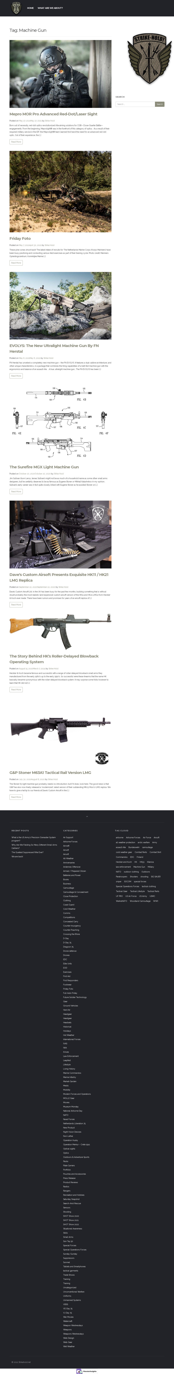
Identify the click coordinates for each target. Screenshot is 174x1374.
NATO (65, 1115)
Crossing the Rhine (71, 934)
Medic (66, 1086)
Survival (66, 1262)
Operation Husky (70, 1140)
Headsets (67, 1022)
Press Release (69, 1178)
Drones (66, 955)
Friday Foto (20, 238)
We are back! (17, 856)
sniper (118, 881)
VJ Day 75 (67, 1313)
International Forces (71, 1039)
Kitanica (150, 862)
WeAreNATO (121, 901)
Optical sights (69, 1149)
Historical (67, 1027)
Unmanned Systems (72, 1300)
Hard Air (66, 1010)
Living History (69, 1069)
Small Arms (68, 1237)
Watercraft (67, 1321)
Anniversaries (69, 863)
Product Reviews (70, 1182)
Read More (16, 142)
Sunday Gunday (70, 1254)
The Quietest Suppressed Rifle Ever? (28, 852)
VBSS (65, 1304)
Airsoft (66, 850)
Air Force (147, 837)
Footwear (67, 985)
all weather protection (125, 842)
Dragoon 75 (68, 947)
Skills (65, 1233)
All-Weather (68, 858)
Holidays (67, 1031)
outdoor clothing (131, 872)
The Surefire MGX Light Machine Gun (44, 467)
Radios (66, 1187)
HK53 (142, 862)
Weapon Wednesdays (73, 1325)
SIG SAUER (156, 877)
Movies (66, 1102)
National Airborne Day (72, 1111)
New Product (69, 1128)
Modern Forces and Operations (77, 1094)
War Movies (68, 1317)
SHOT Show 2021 (71, 1220)
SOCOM (127, 881)
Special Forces (69, 1245)
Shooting (67, 1212)
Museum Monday (71, 1107)
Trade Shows (69, 1275)
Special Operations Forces (74, 1250)
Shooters (134, 877)
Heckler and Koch (124, 862)
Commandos (122, 857)
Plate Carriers (69, 1165)
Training (66, 1279)
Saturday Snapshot (71, 1199)
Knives (66, 1052)
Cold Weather (69, 909)
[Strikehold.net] (16, 8)
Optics (66, 1153)
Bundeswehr (133, 847)
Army (154, 842)
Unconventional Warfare (73, 1292)
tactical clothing (149, 886)
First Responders (70, 980)
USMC (152, 896)
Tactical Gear (121, 891)
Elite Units (67, 964)
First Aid (66, 976)
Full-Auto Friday (70, 993)
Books (66, 879)
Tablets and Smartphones (74, 1266)
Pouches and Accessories (74, 1174)
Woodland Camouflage (140, 901)
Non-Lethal (68, 1136)
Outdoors (146, 872)
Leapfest (67, 1060)
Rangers (66, 1191)
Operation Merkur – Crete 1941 (76, 1144)
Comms (66, 913)
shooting (144, 877)
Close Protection (70, 896)
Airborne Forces (70, 842)
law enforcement (123, 867)
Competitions (69, 917)
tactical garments (70, 1271)
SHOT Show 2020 (71, 1216)
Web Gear (67, 1342)
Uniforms (67, 1296)
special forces (140, 881)
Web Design (68, 1338)
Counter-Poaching (71, 930)
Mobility (66, 1090)
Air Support (68, 837)
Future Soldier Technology (75, 997)
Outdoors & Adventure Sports (76, 1157)
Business (67, 884)
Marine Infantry (69, 1077)
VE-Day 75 (67, 1309)
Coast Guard (68, 905)
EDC (65, 959)
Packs (65, 1161)
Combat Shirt (155, 852)
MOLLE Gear (68, 1098)
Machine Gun (139, 867)
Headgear (67, 1014)
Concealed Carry (70, 921)
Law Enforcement (71, 1056)
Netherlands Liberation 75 (74, 1123)
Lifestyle (67, 1065)
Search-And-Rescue (72, 1203)
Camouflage (68, 888)
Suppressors (68, 1258)
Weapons (67, 1330)
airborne (119, 837)
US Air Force (130, 896)
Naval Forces (69, 1119)
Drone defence (69, 951)
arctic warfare (144, 842)
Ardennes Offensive (71, 867)
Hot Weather (68, 1035)
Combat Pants (141, 852)
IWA (65, 1048)
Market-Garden (69, 1081)
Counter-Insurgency (72, 926)
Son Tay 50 (68, 1241)
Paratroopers (121, 877)
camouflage (147, 847)
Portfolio (67, 1170)
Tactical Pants (153, 891)
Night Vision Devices (72, 1132)
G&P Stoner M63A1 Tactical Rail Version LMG (50, 772)
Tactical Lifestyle (137, 891)
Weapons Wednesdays (73, 1334)
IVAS (65, 1043)
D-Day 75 (67, 943)
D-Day (66, 938)
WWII (155, 901)
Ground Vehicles (70, 1006)
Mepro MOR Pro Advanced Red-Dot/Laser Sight (53, 114)
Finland (140, 857)
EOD (65, 968)
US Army (143, 896)
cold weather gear (124, 852)
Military (151, 867)
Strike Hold (50, 121)
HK (135, 862)
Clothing (67, 900)
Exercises (67, 972)
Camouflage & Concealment (75, 892)
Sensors (66, 1208)
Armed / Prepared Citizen (74, 871)
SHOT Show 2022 (71, 1224)
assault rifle (121, 847)
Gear (65, 1001)
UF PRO (119, 896)
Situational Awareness (72, 1229)
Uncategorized (69, 1287)
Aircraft (66, 846)
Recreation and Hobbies (73, 1195)
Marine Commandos (72, 1073)
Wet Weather (69, 1346)
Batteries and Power (72, 875)
